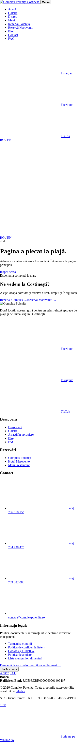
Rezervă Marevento (20, 27)
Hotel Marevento (19, 461)
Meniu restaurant (19, 465)
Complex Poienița (19, 457)
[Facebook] (30, 202)
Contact (13, 35)
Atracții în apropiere (21, 434)
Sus (3, 705)
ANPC (4, 673)
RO (2, 139)
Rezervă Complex (13, 299)
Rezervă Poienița (19, 24)
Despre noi (15, 427)
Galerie (12, 13)
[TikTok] (30, 234)
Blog (11, 31)
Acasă (12, 9)
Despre (12, 16)
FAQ (11, 38)
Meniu (12, 20)
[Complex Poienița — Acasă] (20, 2)
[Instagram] (30, 171)
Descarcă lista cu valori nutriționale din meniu (30, 665)
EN (9, 139)
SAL (13, 673)
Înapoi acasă (8, 272)
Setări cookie (9, 669)
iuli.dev (20, 691)
